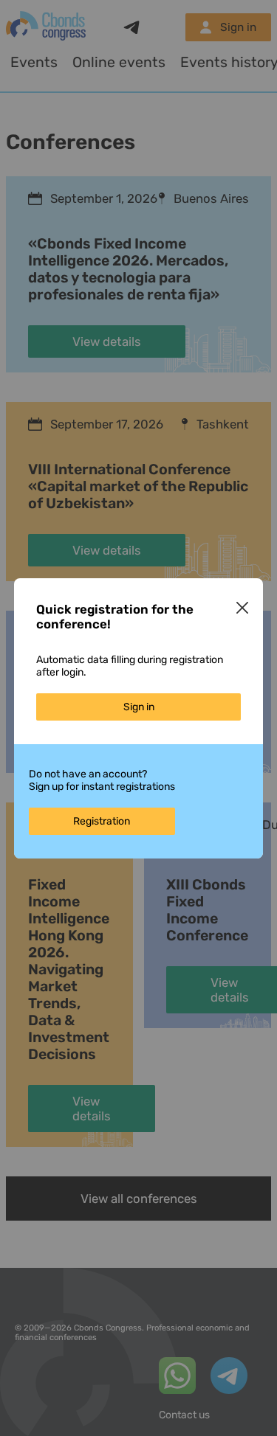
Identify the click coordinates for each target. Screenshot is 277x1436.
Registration (101, 821)
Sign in (138, 707)
